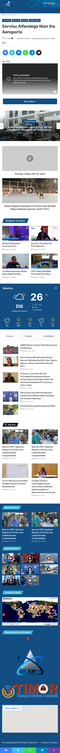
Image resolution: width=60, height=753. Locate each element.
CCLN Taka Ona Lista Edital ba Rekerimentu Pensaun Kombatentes (15, 483)
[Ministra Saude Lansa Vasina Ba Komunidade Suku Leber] (11, 558)
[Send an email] (12, 38)
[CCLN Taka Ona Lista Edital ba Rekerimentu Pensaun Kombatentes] (15, 470)
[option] (30, 126)
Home (6, 15)
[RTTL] (30, 3)
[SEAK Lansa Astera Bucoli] (11, 569)
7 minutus (6, 20)
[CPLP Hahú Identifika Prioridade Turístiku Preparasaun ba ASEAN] (44, 261)
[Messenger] (18, 52)
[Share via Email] (39, 52)
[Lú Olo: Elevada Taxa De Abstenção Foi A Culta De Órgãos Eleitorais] (30, 580)
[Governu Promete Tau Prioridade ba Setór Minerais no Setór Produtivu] (44, 233)
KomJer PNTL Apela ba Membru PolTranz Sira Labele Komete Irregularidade (30, 128)
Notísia (14, 15)
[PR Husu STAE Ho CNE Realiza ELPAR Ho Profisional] (49, 558)
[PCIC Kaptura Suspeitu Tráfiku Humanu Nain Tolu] (11, 580)
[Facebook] (5, 52)
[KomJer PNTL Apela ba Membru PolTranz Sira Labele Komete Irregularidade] (15, 436)
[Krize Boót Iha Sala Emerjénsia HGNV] (10, 410)
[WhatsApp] (25, 52)
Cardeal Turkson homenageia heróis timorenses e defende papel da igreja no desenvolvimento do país (44, 486)
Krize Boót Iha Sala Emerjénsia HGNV (37, 406)
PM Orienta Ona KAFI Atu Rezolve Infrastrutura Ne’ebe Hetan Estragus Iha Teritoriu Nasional (37, 395)
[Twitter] (12, 52)
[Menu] (1, 10)
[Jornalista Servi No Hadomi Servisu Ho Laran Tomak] (49, 569)
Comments (48, 336)
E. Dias (8, 38)
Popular (10, 336)
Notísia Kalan (34, 20)
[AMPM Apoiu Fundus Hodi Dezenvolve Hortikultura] (10, 349)
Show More (29, 101)
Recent (28, 336)
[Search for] (58, 10)
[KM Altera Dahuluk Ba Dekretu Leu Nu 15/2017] (30, 569)
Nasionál (16, 20)
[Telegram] (32, 52)
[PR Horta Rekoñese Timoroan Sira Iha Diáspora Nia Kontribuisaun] (15, 233)
